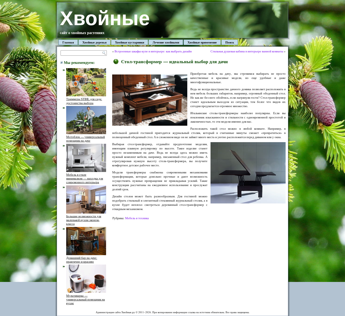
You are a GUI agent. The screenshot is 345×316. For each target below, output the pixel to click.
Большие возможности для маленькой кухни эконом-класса (83, 220)
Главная (68, 42)
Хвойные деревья (94, 42)
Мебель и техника (137, 218)
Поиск (229, 42)
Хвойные (105, 18)
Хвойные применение (202, 42)
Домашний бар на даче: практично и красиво (81, 260)
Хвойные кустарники (129, 42)
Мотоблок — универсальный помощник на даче (85, 139)
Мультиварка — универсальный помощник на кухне (85, 299)
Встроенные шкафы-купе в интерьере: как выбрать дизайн (153, 51)
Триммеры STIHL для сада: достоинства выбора (84, 101)
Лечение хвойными (166, 42)
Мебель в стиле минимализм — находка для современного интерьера (84, 178)
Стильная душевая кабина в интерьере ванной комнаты (247, 51)
